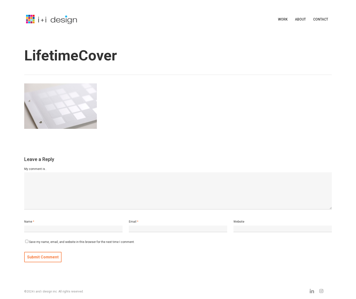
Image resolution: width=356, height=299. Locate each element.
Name (29, 221)
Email (133, 221)
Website (238, 221)
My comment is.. (35, 169)
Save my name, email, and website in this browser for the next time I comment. (82, 242)
